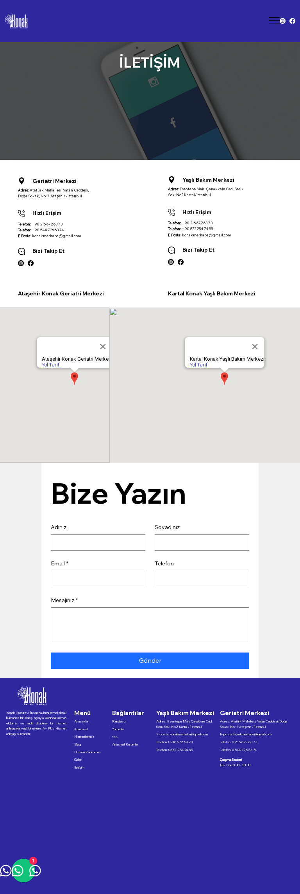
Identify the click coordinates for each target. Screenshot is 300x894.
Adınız (58, 527)
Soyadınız (167, 527)
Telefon (164, 563)
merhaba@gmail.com (256, 734)
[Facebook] (292, 21)
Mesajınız (64, 600)
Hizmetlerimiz (84, 736)
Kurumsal (81, 729)
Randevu (118, 721)
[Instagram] (283, 21)
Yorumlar (118, 729)
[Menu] (274, 20)
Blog (77, 744)
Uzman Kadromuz (87, 752)
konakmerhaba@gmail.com (56, 235)
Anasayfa (81, 721)
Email (59, 563)
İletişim (79, 767)
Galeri (78, 759)
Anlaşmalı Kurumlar (125, 744)
